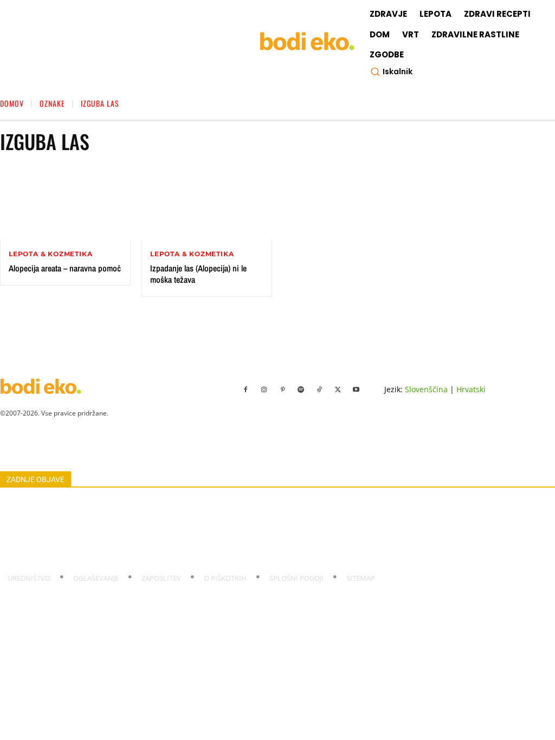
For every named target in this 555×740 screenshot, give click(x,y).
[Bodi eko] (307, 41)
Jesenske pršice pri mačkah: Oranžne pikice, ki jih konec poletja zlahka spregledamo (133, 517)
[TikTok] (319, 390)
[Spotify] (300, 390)
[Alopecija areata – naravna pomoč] (65, 203)
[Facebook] (245, 390)
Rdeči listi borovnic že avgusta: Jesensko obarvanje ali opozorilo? (103, 529)
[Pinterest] (282, 390)
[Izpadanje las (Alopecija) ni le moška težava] (206, 203)
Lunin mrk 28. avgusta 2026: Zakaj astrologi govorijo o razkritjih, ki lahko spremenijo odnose (147, 555)
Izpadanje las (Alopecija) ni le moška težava (198, 273)
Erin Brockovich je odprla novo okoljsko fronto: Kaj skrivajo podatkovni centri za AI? (134, 504)
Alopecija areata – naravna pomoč (65, 268)
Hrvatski (471, 389)
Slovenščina (426, 389)
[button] (391, 71)
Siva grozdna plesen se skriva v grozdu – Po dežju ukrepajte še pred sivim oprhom (131, 542)
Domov (12, 103)
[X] (337, 390)
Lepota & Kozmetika (50, 254)
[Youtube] (356, 390)
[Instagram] (263, 390)
